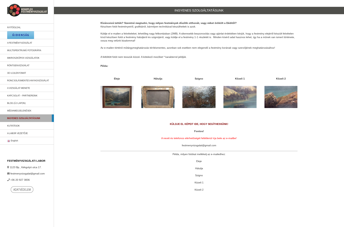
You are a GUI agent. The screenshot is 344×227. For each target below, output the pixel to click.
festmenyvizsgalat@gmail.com (27, 173)
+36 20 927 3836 (20, 179)
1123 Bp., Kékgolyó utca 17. (26, 167)
